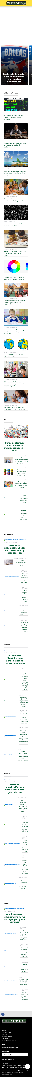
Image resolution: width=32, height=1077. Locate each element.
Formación (8, 534)
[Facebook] (3, 1014)
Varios (6, 903)
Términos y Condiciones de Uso (9, 1040)
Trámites (7, 774)
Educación (8, 420)
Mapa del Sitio (5, 1038)
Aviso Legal (4, 1034)
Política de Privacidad (7, 1036)
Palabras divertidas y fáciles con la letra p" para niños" (15, 1071)
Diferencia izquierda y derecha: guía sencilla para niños (15, 1065)
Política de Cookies (6, 1032)
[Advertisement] (16, 23)
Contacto (4, 1030)
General (7, 645)
